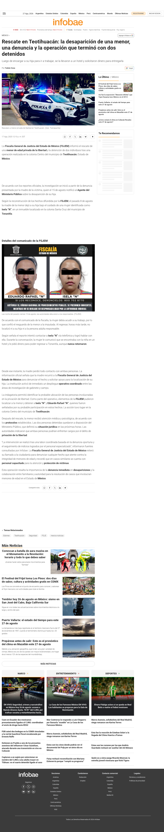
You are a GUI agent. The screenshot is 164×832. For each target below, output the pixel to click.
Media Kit (110, 795)
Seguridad (33, 536)
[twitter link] (28, 786)
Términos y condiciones (137, 777)
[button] (4, 13)
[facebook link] (23, 786)
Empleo (82, 781)
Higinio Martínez (94, 30)
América (56, 777)
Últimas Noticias (121, 13)
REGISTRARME (138, 13)
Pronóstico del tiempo (49, 30)
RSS (55, 809)
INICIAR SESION (154, 13)
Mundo (110, 13)
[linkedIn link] (33, 791)
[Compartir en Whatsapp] (65, 137)
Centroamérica (99, 13)
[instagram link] (33, 786)
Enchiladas (77, 30)
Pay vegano (121, 30)
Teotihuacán (19, 536)
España (73, 13)
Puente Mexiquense (108, 30)
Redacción (82, 777)
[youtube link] (23, 791)
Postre (85, 30)
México (81, 13)
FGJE (44, 536)
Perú (89, 13)
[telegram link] (28, 791)
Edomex (6, 536)
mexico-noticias (57, 536)
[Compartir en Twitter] (75, 137)
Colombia (64, 13)
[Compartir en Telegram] (85, 137)
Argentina (40, 13)
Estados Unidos (52, 13)
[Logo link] (68, 22)
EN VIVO (28, 30)
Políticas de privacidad (137, 781)
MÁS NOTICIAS (48, 663)
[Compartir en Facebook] (70, 137)
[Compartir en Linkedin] (80, 137)
